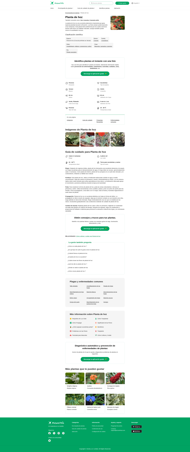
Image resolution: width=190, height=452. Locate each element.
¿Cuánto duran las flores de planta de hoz (80, 260)
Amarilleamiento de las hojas (93, 287)
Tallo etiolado (74, 286)
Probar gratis (122, 3)
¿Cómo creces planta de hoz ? (77, 271)
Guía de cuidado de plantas (79, 428)
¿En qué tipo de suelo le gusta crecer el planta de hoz (84, 250)
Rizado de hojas (108, 286)
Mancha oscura (108, 298)
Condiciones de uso (97, 428)
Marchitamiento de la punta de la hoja (93, 303)
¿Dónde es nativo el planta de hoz (78, 267)
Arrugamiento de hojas (93, 298)
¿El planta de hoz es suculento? (77, 257)
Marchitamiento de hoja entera (77, 293)
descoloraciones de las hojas (110, 293)
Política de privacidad (97, 426)
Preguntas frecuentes (116, 426)
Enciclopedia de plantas (72, 13)
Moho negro (73, 298)
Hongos (105, 302)
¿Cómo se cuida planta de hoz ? (77, 246)
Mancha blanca (91, 292)
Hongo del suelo (74, 302)
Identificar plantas (104, 8)
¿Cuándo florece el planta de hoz (77, 253)
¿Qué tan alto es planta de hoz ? (77, 264)
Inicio (52, 8)
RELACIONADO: (82, 236)
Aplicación (117, 8)
